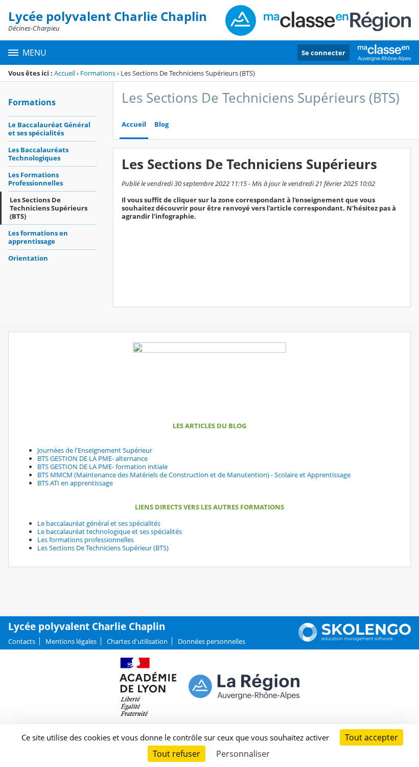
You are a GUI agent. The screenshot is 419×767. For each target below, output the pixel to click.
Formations (97, 73)
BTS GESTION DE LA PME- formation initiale (102, 466)
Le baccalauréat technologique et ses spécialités (109, 531)
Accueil (64, 73)
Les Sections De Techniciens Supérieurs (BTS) (48, 208)
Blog (161, 124)
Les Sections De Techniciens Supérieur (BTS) (103, 547)
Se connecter (323, 52)
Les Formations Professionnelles (35, 179)
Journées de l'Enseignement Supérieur (94, 450)
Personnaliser (243, 753)
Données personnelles (211, 641)
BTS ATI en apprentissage (75, 482)
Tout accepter (371, 737)
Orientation (28, 258)
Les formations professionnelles (85, 539)
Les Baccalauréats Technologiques (38, 153)
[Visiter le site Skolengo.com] (354, 639)
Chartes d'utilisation (137, 641)
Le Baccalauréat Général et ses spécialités (49, 128)
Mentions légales (71, 641)
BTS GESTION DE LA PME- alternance (92, 458)
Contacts (21, 641)
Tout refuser (176, 753)
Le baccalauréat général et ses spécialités (98, 523)
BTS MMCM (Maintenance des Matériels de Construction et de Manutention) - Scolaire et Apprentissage (194, 474)
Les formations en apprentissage (38, 237)
